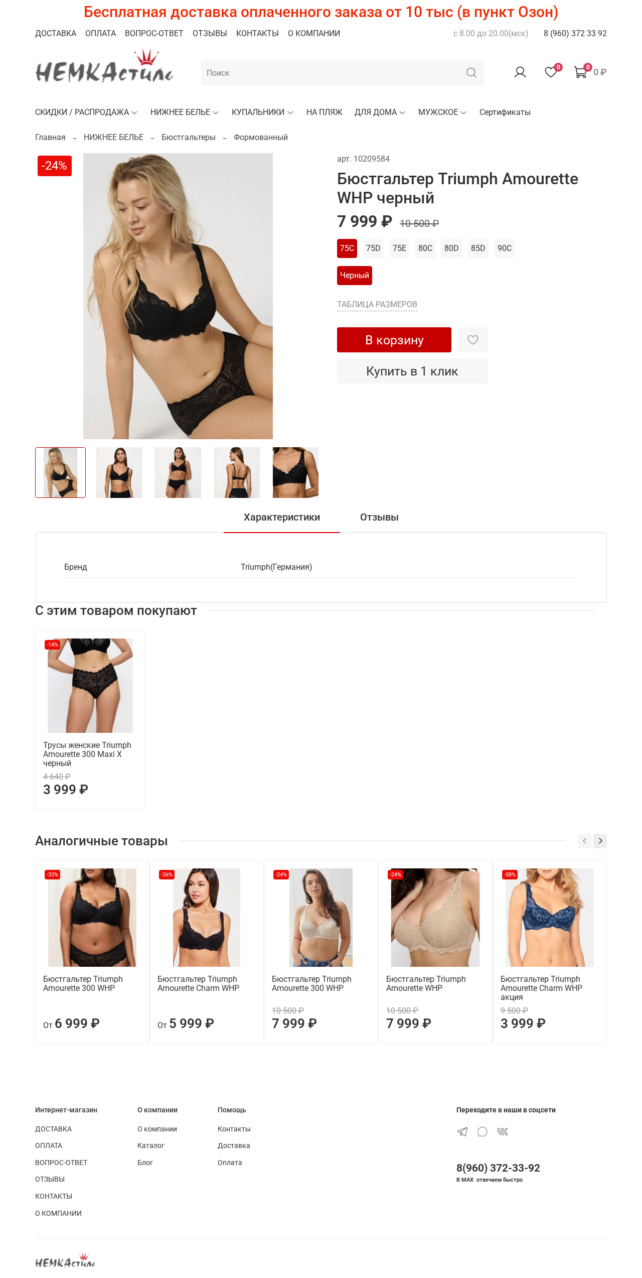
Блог (145, 1163)
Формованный (261, 137)
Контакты (234, 1129)
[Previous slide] (51, 296)
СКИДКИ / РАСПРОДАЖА (82, 112)
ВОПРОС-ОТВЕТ (154, 33)
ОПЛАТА (100, 33)
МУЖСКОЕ (438, 112)
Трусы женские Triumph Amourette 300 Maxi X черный (87, 754)
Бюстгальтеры (189, 137)
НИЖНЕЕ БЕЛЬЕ (180, 112)
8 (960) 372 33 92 (575, 33)
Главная (50, 137)
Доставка (234, 1145)
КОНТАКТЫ (257, 33)
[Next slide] (305, 296)
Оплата (230, 1163)
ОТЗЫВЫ (210, 33)
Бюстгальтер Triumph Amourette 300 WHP (83, 983)
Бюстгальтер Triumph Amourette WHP (426, 983)
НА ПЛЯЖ (324, 112)
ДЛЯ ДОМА (376, 112)
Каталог (151, 1145)
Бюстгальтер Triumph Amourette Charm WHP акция (541, 988)
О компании (157, 1129)
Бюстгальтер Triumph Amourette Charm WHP (198, 983)
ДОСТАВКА (55, 33)
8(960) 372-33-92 (498, 1168)
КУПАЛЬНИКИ (258, 112)
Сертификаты (505, 112)
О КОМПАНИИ (314, 33)
